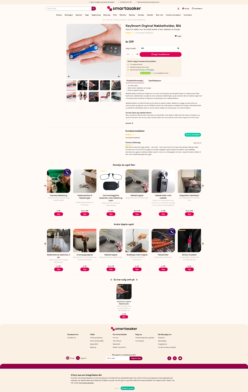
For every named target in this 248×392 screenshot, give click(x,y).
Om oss (115, 337)
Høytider (150, 15)
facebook (168, 358)
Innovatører (188, 15)
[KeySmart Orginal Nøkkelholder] (124, 291)
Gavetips (141, 15)
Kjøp (84, 214)
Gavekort (161, 337)
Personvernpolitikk (97, 341)
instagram (174, 358)
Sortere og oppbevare (120, 19)
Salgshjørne (162, 344)
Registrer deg (136, 358)
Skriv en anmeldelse (193, 135)
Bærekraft (116, 344)
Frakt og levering (96, 337)
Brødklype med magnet (137, 255)
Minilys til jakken (189, 255)
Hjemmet (79, 15)
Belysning (106, 15)
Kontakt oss (72, 337)
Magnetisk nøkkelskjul (189, 195)
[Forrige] (69, 76)
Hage (87, 15)
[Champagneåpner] (84, 240)
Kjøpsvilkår (94, 344)
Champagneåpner (85, 255)
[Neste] (118, 76)
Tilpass (116, 388)
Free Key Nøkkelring (58, 195)
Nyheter (59, 15)
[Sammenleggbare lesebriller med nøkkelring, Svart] (111, 181)
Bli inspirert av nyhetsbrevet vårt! (124, 355)
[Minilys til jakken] (189, 240)
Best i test (159, 15)
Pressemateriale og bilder (145, 337)
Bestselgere (69, 15)
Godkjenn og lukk (128, 388)
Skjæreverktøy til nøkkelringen (84, 197)
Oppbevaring (96, 15)
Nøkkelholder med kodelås (163, 197)
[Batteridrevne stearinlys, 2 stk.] (58, 240)
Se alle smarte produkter (167, 347)
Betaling (93, 347)
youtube (179, 358)
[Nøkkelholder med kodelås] (163, 181)
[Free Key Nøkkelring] (58, 181)
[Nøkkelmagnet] (137, 181)
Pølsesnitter (163, 255)
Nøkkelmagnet (137, 195)
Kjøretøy (132, 15)
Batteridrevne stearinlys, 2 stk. (58, 256)
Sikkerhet (123, 15)
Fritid (115, 15)
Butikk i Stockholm (119, 347)
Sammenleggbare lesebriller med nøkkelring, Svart (111, 198)
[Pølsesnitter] (163, 240)
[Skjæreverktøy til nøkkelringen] (84, 181)
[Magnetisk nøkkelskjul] (189, 181)
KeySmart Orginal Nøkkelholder (136, 19)
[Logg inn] (178, 8)
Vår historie (117, 341)
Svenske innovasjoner (173, 15)
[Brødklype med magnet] (137, 240)
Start (104, 19)
